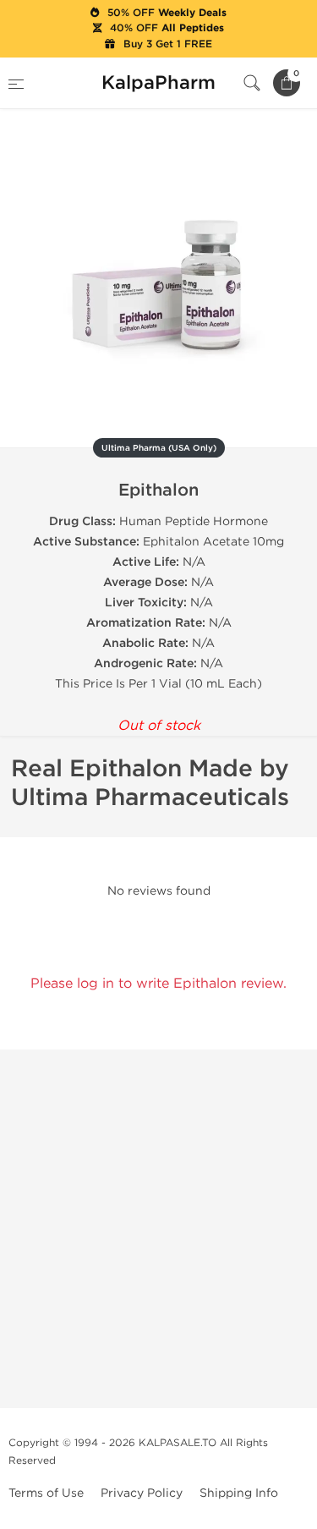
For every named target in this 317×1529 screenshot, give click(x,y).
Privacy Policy (142, 1493)
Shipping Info (238, 1493)
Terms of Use (46, 1493)
